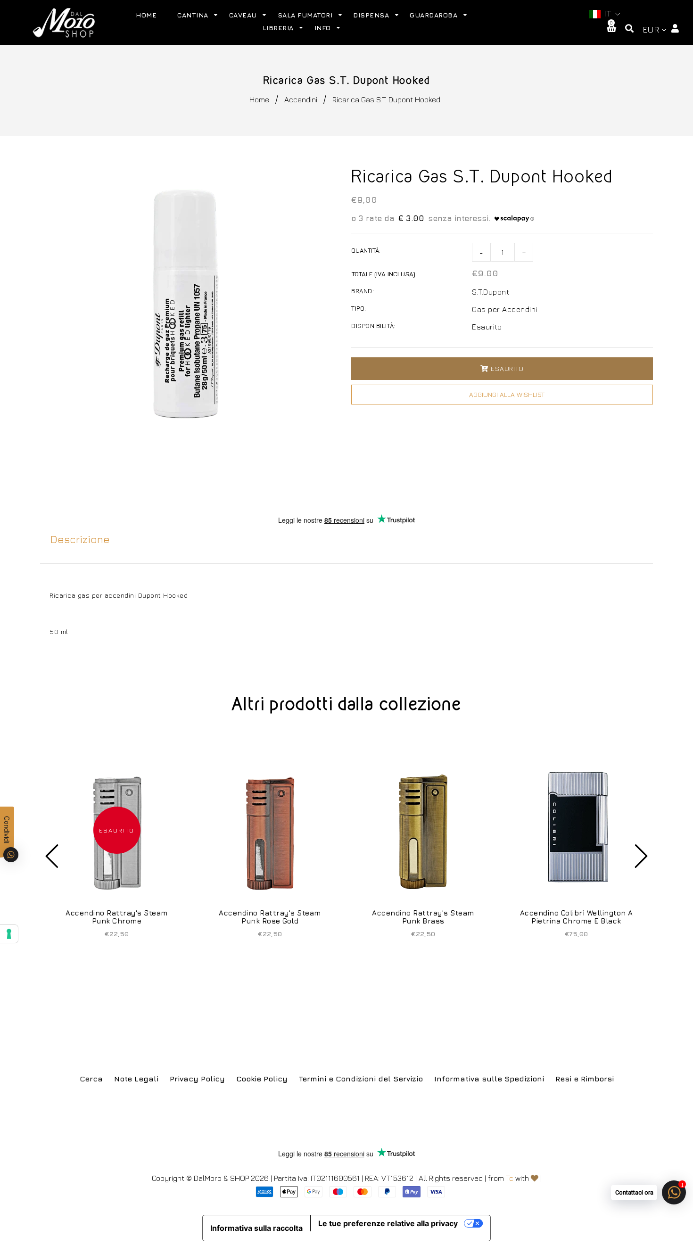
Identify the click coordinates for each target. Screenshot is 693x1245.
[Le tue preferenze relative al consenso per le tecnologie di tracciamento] (9, 934)
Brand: (362, 291)
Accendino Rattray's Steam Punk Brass (423, 917)
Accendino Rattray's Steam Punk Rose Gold (270, 917)
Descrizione (80, 539)
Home (259, 99)
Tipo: (358, 308)
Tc (509, 1178)
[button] (604, 14)
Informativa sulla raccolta (256, 1228)
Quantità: (365, 250)
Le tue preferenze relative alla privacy (388, 1223)
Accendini (300, 99)
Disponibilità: (373, 326)
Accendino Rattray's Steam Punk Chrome (117, 917)
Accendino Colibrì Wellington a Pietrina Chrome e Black (576, 917)
